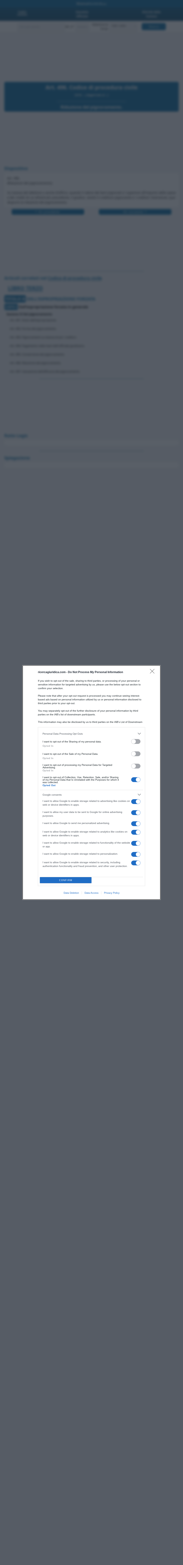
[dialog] (91, 782)
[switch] (135, 741)
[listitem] (91, 734)
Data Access (91, 892)
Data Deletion (71, 892)
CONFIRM (65, 880)
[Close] (153, 672)
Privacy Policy (112, 892)
